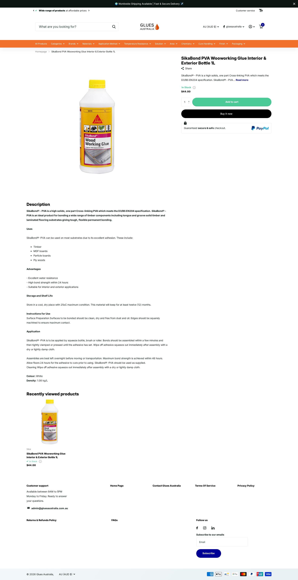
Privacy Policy (246, 485)
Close (294, 4)
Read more (242, 79)
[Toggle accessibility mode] (261, 10)
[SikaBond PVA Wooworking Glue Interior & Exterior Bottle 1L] (50, 422)
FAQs (114, 520)
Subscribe (208, 553)
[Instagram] (204, 527)
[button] (190, 99)
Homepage (41, 51)
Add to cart (231, 101)
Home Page (116, 485)
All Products (41, 43)
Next (89, 10)
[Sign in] (252, 27)
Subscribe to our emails (210, 534)
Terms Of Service (205, 485)
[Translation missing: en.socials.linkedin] (213, 527)
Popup (194, 87)
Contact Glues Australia (167, 485)
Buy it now (226, 113)
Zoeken (114, 26)
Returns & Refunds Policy (42, 520)
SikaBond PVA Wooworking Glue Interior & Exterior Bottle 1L (46, 455)
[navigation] (33, 10)
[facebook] (197, 528)
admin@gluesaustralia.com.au (49, 508)
